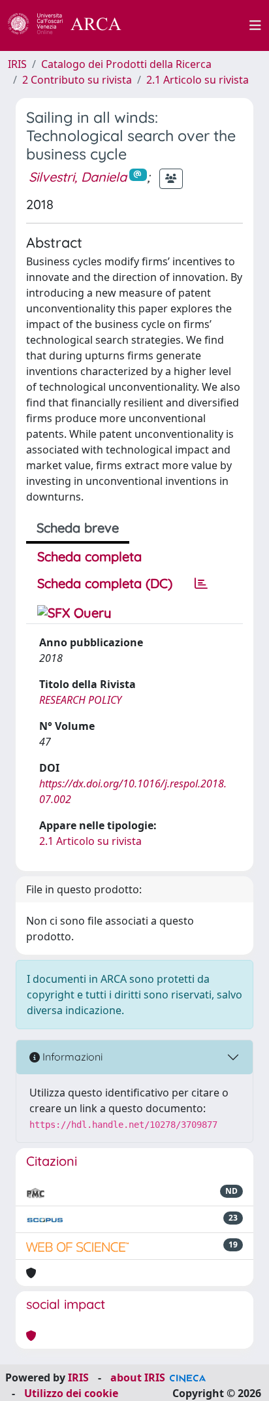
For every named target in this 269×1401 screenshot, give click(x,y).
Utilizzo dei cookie (71, 1393)
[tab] (201, 583)
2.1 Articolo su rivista (197, 80)
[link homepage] (72, 25)
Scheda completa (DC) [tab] (104, 583)
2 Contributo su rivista (77, 80)
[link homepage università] (192, 25)
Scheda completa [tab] (89, 556)
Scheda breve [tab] (78, 527)
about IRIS (137, 1377)
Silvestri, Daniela (78, 177)
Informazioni (71, 1056)
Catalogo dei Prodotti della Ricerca (126, 64)
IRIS (17, 64)
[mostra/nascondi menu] (255, 25)
